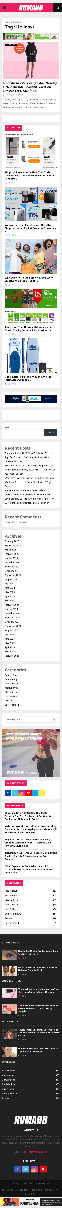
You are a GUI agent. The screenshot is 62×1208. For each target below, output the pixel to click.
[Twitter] (25, 1169)
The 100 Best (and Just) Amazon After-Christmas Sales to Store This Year (38, 991)
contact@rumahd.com (37, 1152)
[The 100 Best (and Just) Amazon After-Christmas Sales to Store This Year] (9, 993)
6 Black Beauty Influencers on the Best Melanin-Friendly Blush (39, 969)
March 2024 (11, 600)
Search (8, 427)
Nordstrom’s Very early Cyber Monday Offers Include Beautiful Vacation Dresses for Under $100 (30, 87)
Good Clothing (11, 45)
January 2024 (11, 609)
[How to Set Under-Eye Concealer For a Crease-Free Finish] (9, 955)
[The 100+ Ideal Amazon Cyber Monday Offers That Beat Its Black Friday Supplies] (9, 1009)
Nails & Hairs (11, 696)
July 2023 (9, 634)
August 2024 (11, 579)
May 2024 (10, 592)
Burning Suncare (13, 675)
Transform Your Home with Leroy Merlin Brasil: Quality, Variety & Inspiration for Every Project (31, 856)
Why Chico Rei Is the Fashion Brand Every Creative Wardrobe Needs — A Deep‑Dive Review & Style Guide (29, 482)
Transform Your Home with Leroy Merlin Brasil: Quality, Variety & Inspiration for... (29, 329)
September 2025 (13, 545)
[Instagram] (34, 1169)
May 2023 (10, 643)
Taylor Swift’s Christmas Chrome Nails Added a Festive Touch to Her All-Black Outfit (38, 1032)
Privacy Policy (51, 1190)
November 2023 (13, 617)
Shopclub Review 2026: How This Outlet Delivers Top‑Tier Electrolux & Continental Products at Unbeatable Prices (28, 457)
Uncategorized (12, 705)
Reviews (9, 700)
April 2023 (10, 647)
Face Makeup (11, 679)
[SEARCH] (53, 719)
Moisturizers (11, 692)
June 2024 (10, 588)
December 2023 (12, 613)
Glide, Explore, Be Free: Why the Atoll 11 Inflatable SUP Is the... (28, 378)
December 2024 (12, 562)
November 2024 (13, 566)
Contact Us (30, 1194)
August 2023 (11, 630)
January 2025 (11, 558)
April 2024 (10, 596)
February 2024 (12, 605)
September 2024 (13, 575)
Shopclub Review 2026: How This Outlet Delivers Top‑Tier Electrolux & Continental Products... (29, 175)
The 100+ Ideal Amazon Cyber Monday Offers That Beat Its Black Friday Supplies (38, 1008)
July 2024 (9, 583)
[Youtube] (43, 1169)
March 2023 (11, 651)
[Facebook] (17, 1169)
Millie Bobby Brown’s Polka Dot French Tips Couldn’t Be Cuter (38, 1050)
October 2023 (11, 622)
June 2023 (10, 639)
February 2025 (12, 554)
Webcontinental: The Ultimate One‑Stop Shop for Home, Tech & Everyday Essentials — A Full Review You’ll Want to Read (30, 469)
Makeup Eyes (11, 688)
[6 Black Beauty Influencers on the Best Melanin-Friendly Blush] (9, 971)
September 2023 (13, 626)
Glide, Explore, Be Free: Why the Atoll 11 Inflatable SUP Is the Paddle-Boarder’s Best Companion (29, 869)
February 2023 (12, 656)
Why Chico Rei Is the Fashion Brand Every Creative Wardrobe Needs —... (29, 279)
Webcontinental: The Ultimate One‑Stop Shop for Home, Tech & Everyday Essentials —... (30, 228)
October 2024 (11, 571)
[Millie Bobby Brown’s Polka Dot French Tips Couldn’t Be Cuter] (9, 1052)
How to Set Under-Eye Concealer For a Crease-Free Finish (38, 952)
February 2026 (12, 541)
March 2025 (11, 549)
